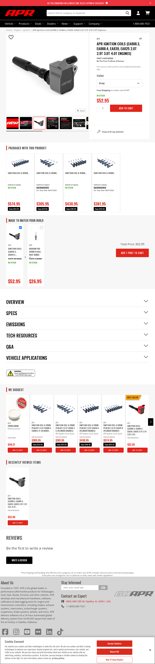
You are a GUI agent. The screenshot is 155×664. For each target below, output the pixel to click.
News (65, 23)
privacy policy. (58, 658)
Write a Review (19, 560)
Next (150, 422)
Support (78, 23)
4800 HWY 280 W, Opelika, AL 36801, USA (88, 601)
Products (24, 23)
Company (94, 23)
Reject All (114, 651)
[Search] (126, 13)
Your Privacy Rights (114, 659)
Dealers (51, 23)
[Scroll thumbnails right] (87, 123)
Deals (38, 23)
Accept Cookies (114, 643)
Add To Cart (126, 108)
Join (103, 588)
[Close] (150, 650)
